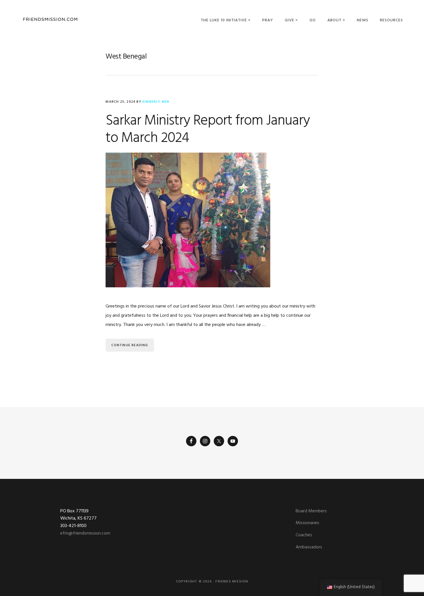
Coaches (304, 535)
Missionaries (307, 523)
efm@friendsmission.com (85, 533)
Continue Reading (129, 345)
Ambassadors (309, 547)
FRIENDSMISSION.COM (50, 19)
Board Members (311, 511)
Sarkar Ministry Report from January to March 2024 (208, 129)
